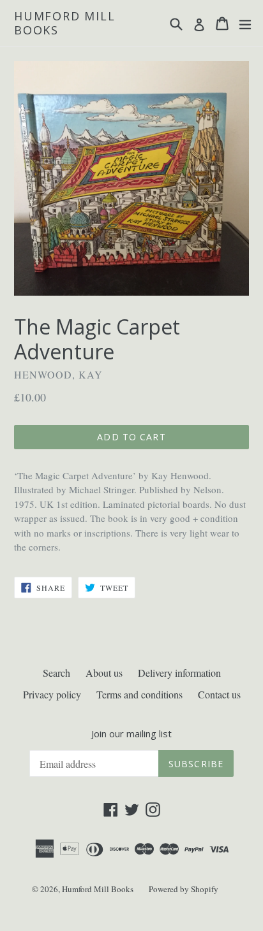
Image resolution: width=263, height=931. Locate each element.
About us (104, 672)
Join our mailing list (131, 733)
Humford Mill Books (65, 23)
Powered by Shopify (183, 889)
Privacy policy (52, 694)
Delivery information (179, 672)
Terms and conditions (139, 694)
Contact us (219, 694)
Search (56, 672)
